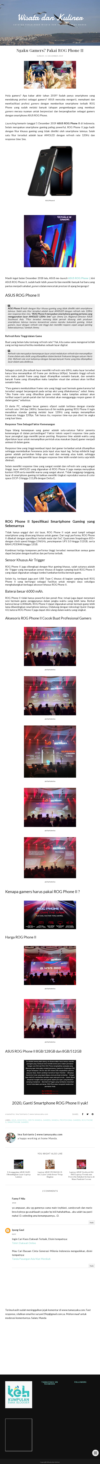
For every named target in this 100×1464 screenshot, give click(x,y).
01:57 (14, 1234)
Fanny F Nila (18, 1198)
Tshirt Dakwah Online (24, 1243)
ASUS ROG (22, 1120)
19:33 (14, 1203)
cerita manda (35, 1120)
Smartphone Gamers (18, 1122)
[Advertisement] (50, 1346)
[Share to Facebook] (83, 1114)
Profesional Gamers (70, 1120)
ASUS (14, 1120)
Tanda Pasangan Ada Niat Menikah (31, 1258)
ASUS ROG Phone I (79, 278)
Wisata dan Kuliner (50, 17)
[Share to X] (88, 1114)
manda (55, 1120)
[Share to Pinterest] (92, 1114)
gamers (47, 1120)
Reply (92, 1223)
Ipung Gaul (18, 1229)
